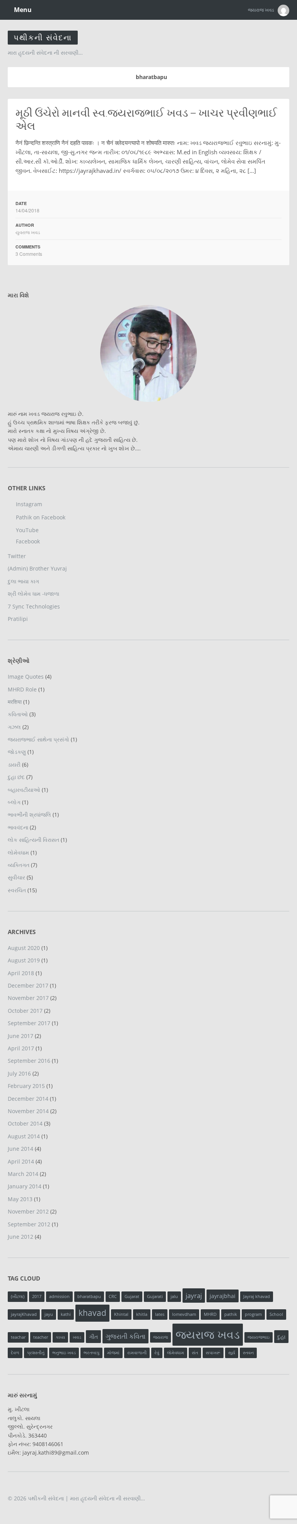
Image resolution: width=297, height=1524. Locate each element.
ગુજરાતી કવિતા (125, 1336)
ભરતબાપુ (91, 1352)
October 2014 (25, 1123)
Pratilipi (18, 618)
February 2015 (26, 1086)
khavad (92, 1312)
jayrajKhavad (24, 1314)
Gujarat (132, 1296)
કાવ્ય (60, 1337)
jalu (174, 1296)
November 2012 (28, 1211)
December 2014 (28, 1098)
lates (159, 1314)
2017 (36, 1296)
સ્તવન (248, 1352)
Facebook (28, 541)
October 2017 (25, 1010)
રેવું (156, 1352)
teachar (18, 1337)
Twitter (17, 556)
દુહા (281, 1336)
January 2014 (24, 1186)
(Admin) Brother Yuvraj (37, 568)
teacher (40, 1337)
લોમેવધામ (18, 852)
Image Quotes (26, 676)
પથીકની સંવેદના (43, 37)
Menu (22, 9)
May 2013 (20, 1199)
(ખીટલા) (17, 1296)
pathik (230, 1314)
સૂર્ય (231, 1352)
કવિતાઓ (18, 714)
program (253, 1314)
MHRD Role (22, 689)
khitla (141, 1314)
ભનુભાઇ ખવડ (64, 1352)
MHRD (210, 1314)
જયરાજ (160, 1337)
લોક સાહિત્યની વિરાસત (33, 839)
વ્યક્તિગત (18, 865)
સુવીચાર (16, 877)
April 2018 (21, 973)
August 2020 (24, 948)
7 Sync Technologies (34, 606)
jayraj (194, 1295)
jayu (48, 1314)
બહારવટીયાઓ (24, 789)
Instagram (29, 504)
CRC (113, 1296)
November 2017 (28, 998)
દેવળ (15, 1352)
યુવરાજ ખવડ (27, 232)
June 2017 (20, 1036)
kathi (66, 1314)
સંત (195, 1352)
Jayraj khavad (256, 1296)
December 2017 (28, 985)
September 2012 (29, 1224)
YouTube (27, 530)
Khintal (121, 1314)
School (276, 1314)
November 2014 (28, 1111)
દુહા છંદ (16, 777)
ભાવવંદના (18, 827)
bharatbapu (89, 1296)
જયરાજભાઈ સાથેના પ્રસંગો (38, 739)
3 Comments (28, 253)
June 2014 (20, 1148)
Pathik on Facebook (40, 517)
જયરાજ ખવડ (208, 1334)
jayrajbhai (223, 1296)
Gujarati (155, 1296)
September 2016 (29, 1060)
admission (59, 1296)
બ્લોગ (14, 802)
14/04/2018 (27, 210)
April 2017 (21, 1048)
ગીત (93, 1336)
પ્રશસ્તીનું (35, 1352)
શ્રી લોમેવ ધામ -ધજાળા (33, 593)
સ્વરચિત (17, 890)
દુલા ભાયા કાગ (23, 581)
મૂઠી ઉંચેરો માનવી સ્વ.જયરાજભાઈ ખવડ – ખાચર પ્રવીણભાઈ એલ (146, 119)
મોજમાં (113, 1352)
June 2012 (20, 1236)
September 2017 (29, 1023)
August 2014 (24, 1136)
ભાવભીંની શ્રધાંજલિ (29, 814)
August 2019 (24, 960)
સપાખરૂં (213, 1352)
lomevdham (184, 1314)
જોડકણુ (17, 751)
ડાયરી (14, 764)
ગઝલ (14, 727)
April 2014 (21, 1161)
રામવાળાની (137, 1352)
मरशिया (15, 701)
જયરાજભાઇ (259, 1337)
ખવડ (77, 1337)
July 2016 (19, 1073)
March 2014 (23, 1173)
